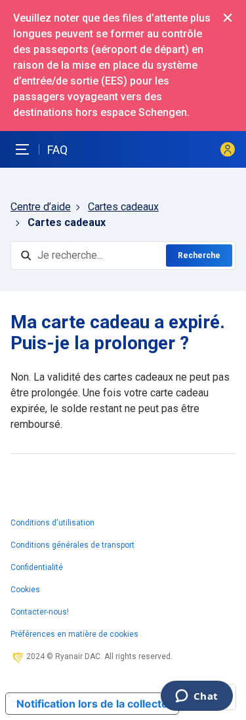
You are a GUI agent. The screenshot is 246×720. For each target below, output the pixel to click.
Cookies (25, 589)
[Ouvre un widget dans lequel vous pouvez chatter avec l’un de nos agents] (196, 697)
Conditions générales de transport (72, 545)
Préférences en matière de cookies (74, 634)
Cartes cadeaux (123, 206)
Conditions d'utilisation (52, 522)
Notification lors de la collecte (92, 703)
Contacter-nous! (39, 611)
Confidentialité (36, 567)
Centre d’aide (40, 206)
